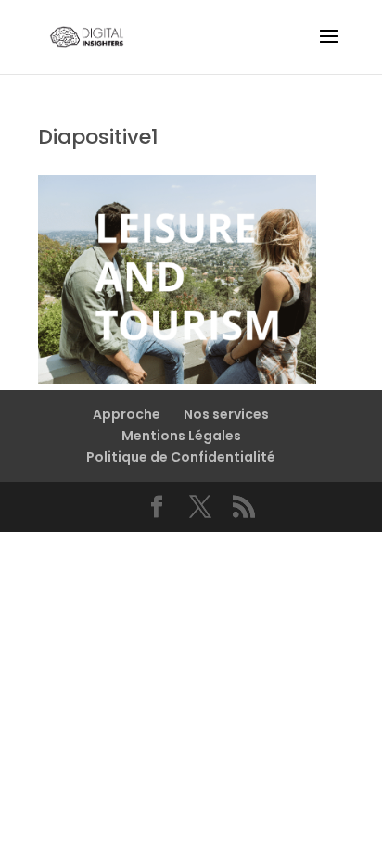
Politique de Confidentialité (180, 457)
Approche (126, 414)
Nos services (226, 414)
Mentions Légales (181, 435)
